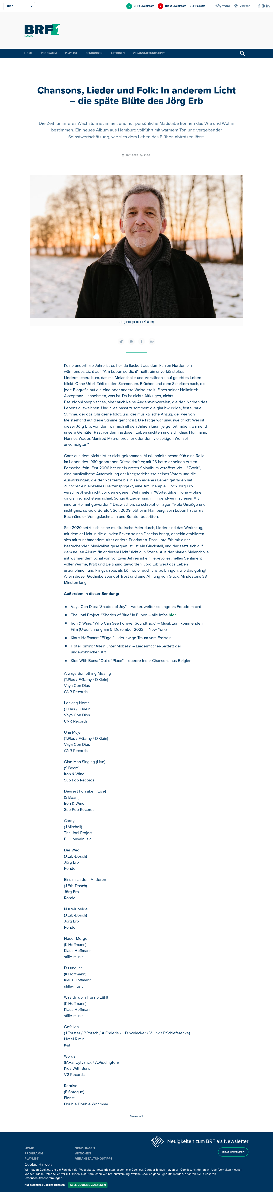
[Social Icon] (259, 6)
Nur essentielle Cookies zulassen (45, 1185)
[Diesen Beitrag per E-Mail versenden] (121, 341)
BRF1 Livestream (144, 6)
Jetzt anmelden (233, 1151)
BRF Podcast (197, 6)
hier (172, 615)
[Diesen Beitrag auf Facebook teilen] (141, 341)
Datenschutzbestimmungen (43, 1178)
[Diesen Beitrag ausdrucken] (131, 341)
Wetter (226, 5)
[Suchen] (242, 53)
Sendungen (94, 53)
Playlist (71, 53)
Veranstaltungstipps (149, 53)
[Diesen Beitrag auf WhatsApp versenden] (151, 341)
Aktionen (118, 53)
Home (28, 53)
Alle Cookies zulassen (88, 1185)
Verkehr (245, 6)
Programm (49, 53)
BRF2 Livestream (175, 6)
